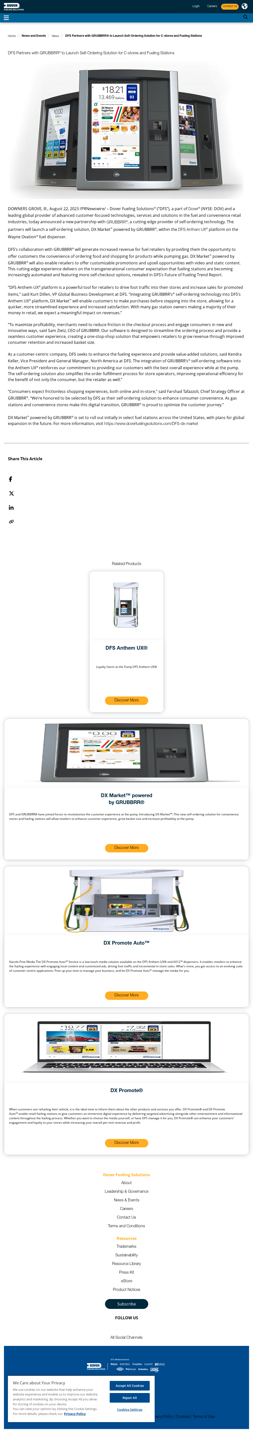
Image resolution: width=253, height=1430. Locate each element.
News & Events (126, 1201)
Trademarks (126, 1247)
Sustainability (126, 1256)
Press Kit (126, 1273)
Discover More (126, 701)
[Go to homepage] (14, 7)
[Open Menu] (6, 18)
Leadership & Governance (126, 1192)
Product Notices (126, 1290)
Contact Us (126, 1218)
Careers (126, 1209)
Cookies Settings (129, 1409)
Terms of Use (204, 1417)
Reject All (130, 1397)
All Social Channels (126, 1338)
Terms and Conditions (126, 1226)
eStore (126, 1281)
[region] (81, 1398)
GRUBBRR (117, 223)
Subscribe (126, 1304)
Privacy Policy (161, 1417)
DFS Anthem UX (193, 230)
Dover (194, 209)
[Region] (245, 6)
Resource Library (126, 1264)
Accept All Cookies (130, 1385)
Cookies (183, 1417)
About (126, 1183)
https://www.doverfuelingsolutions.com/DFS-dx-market (151, 424)
